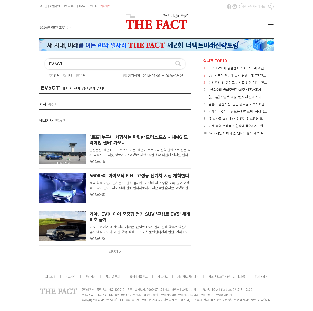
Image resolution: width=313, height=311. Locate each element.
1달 (83, 76)
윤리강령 (90, 276)
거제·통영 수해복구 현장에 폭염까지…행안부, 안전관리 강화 (249, 126)
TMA (82, 6)
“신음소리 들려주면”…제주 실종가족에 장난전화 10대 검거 (249, 90)
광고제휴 (70, 276)
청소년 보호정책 (217, 276)
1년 (69, 76)
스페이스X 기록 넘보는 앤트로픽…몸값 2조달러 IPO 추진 (248, 111)
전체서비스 (261, 276)
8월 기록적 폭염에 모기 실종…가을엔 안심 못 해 (241, 75)
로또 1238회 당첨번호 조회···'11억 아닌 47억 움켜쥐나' (247, 68)
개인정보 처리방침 (188, 276)
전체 (57, 76)
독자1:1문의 (112, 276)
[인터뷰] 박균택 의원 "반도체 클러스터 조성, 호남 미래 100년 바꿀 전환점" (260, 97)
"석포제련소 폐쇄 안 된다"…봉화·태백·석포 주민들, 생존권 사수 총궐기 (256, 133)
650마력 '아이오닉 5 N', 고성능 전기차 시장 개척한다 (139, 175)
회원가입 (55, 6)
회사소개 (50, 276)
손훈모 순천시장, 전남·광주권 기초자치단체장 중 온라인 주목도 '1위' (256, 104)
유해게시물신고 (139, 276)
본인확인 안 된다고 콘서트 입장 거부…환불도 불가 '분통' (247, 83)
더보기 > (115, 252)
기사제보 (105, 6)
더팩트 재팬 (69, 6)
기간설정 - (146, 76)
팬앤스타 (93, 6)
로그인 (43, 6)
